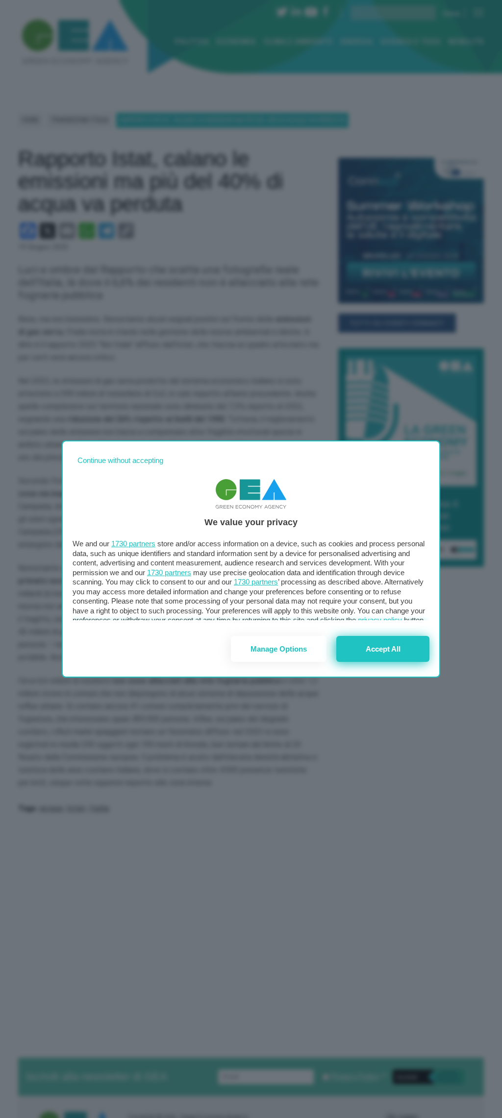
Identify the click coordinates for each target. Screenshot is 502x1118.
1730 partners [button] (133, 543)
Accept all (383, 649)
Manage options (279, 649)
